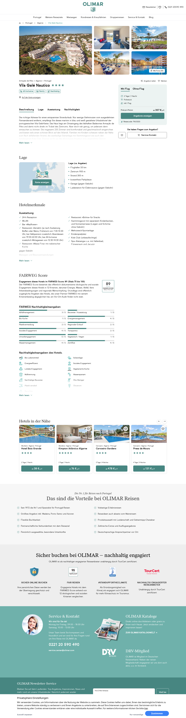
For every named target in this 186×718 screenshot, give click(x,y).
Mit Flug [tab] (125, 88)
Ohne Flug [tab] (138, 88)
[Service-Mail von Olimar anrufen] (122, 135)
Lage (40, 109)
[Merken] (51, 428)
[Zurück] (159, 421)
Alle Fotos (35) (158, 71)
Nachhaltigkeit (72, 109)
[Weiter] (164, 421)
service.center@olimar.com (61, 650)
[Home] (93, 7)
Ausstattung (53, 109)
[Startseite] (20, 23)
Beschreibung (26, 109)
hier (146, 708)
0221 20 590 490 (64, 644)
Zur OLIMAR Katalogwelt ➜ (141, 632)
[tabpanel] (142, 105)
